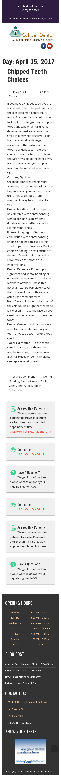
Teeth (21, 386)
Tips (29, 386)
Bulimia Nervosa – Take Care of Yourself (24, 670)
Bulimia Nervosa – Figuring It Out (20, 683)
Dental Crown (30, 381)
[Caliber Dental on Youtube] (50, 46)
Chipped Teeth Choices (27, 75)
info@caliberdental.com (20, 723)
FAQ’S (33, 486)
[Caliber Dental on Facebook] (43, 46)
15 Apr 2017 (20, 92)
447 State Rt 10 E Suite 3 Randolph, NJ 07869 (31, 18)
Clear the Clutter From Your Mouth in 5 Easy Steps (29, 664)
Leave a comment (24, 376)
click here (40, 546)
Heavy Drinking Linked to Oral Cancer (23, 676)
